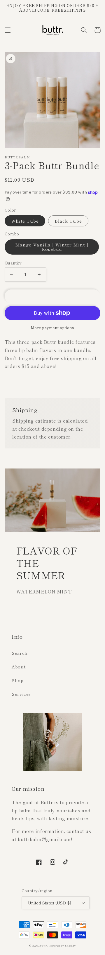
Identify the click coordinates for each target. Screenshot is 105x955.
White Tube (25, 221)
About (18, 667)
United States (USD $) (49, 903)
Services (21, 694)
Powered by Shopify (62, 945)
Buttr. (43, 945)
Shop (18, 680)
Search (20, 653)
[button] (7, 30)
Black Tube (68, 221)
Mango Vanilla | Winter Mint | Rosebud (51, 247)
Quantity (13, 263)
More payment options (52, 327)
